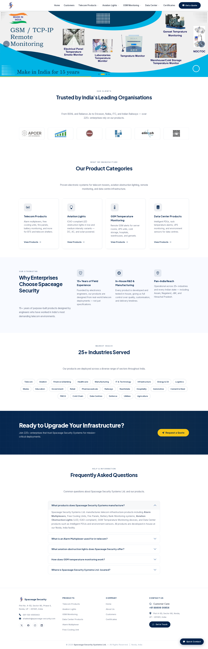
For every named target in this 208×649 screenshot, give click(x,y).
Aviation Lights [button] (109, 5)
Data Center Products (72, 619)
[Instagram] (35, 625)
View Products (31, 242)
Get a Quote (191, 5)
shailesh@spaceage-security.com (39, 618)
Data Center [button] (151, 5)
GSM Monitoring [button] (131, 5)
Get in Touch (161, 624)
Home (57, 5)
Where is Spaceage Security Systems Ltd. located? (80, 569)
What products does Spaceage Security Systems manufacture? (88, 505)
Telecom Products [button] (87, 5)
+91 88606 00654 (159, 607)
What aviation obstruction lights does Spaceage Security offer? (87, 549)
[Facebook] (28, 625)
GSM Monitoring (70, 614)
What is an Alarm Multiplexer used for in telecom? (79, 538)
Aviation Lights (69, 609)
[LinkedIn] (41, 625)
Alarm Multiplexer (70, 624)
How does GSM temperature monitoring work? (78, 559)
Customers (69, 5)
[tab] (99, 74)
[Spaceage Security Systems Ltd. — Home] (10, 5)
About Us (110, 609)
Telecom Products (71, 604)
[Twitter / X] (21, 625)
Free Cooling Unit (70, 629)
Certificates (169, 5)
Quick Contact (193, 641)
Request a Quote (175, 432)
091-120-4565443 (31, 614)
